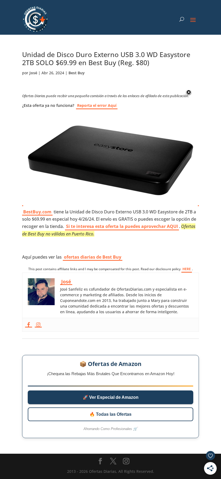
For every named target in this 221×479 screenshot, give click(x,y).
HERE (186, 269)
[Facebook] (28, 324)
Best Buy (76, 72)
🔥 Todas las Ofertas (110, 414)
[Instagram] (38, 324)
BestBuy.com (37, 212)
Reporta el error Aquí (96, 105)
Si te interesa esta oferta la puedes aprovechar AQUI (122, 226)
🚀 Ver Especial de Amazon (111, 397)
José (33, 72)
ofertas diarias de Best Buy (92, 257)
